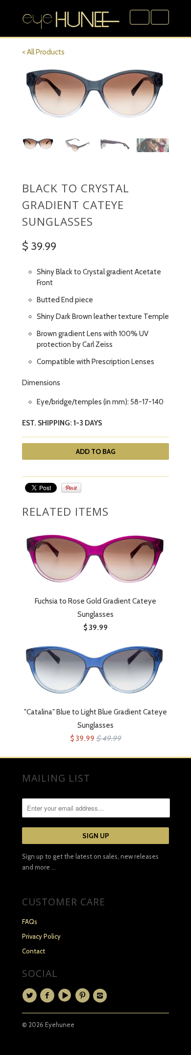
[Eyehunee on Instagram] (101, 995)
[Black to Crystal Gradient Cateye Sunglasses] (95, 94)
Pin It (71, 488)
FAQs (29, 921)
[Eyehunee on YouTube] (66, 995)
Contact (33, 951)
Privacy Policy (41, 936)
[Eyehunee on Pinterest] (84, 995)
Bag (160, 17)
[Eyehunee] (71, 18)
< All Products (43, 52)
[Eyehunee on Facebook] (48, 995)
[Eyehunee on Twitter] (31, 995)
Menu (139, 17)
